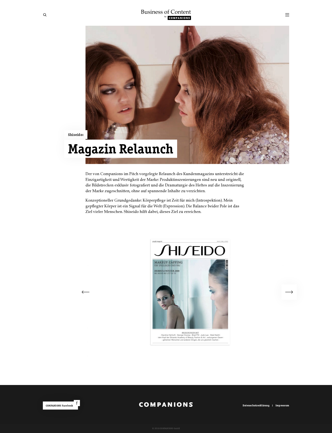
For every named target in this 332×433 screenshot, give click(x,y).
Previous (85, 292)
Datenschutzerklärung (256, 405)
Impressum (282, 405)
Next (289, 292)
